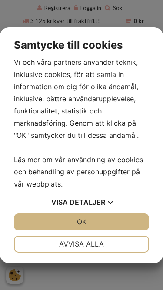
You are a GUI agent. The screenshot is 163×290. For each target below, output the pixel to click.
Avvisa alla (81, 244)
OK (81, 221)
